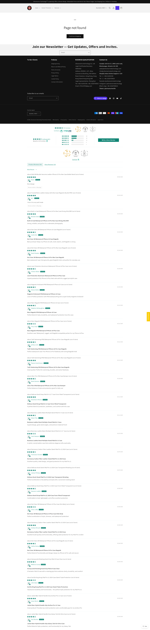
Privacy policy (64, 119)
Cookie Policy (55, 79)
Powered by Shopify (46, 119)
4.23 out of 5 (46, 139)
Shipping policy (81, 119)
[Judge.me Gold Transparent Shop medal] (67, 153)
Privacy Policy (55, 73)
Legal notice (100, 119)
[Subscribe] (89, 53)
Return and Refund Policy (58, 66)
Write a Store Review (108, 140)
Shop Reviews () (50, 164)
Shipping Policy (55, 63)
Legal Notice (54, 76)
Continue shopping (75, 36)
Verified (74, 160)
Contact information (57, 82)
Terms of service (55, 70)
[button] (37, 8)
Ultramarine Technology (36, 119)
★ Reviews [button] (148, 316)
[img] (41, 139)
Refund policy (56, 119)
